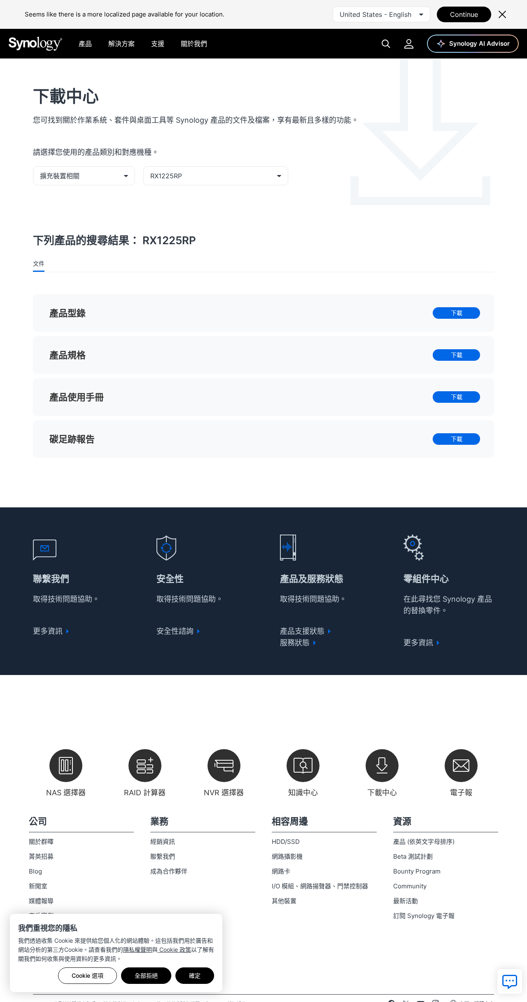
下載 (456, 312)
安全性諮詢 (176, 631)
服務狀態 (296, 642)
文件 (38, 263)
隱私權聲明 (137, 949)
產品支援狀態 (303, 631)
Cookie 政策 (174, 949)
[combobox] (381, 14)
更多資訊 (49, 631)
